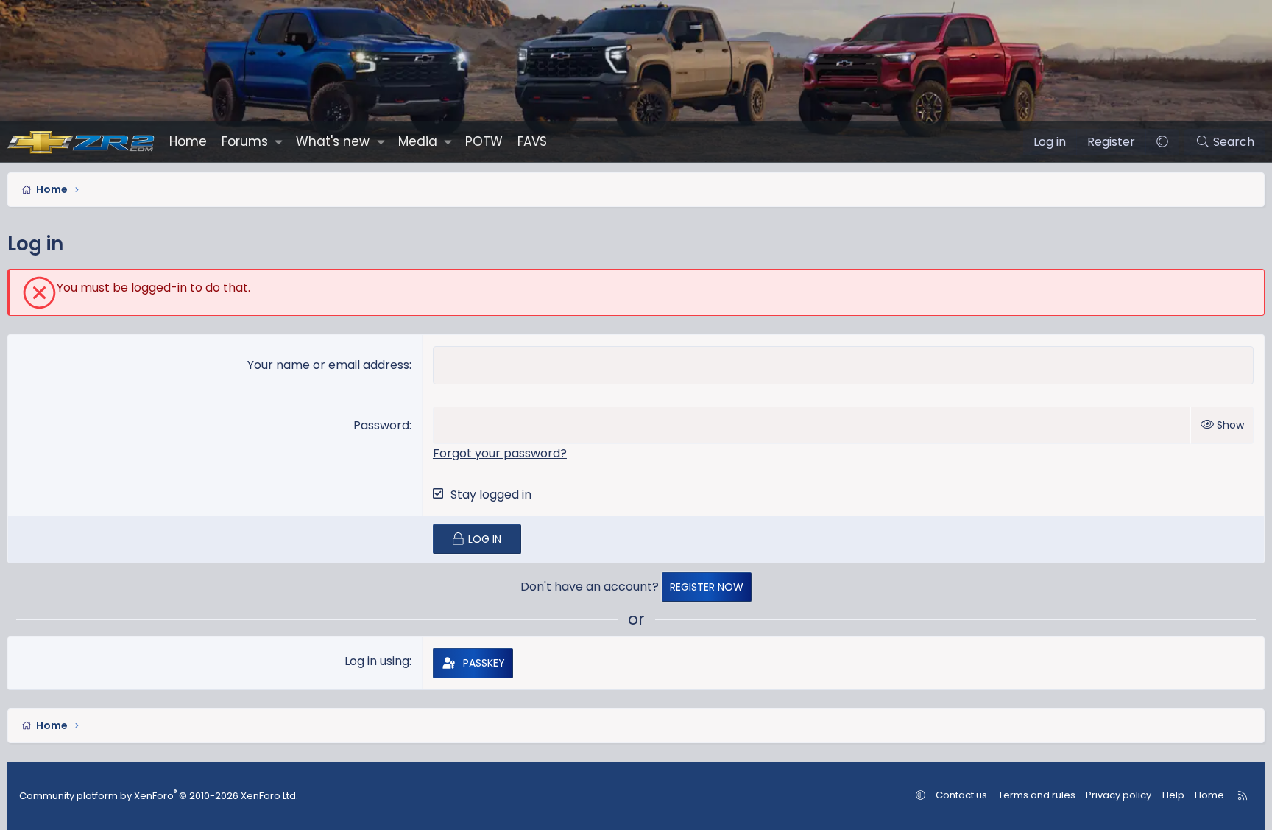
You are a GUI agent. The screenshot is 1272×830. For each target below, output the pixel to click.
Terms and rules (1036, 795)
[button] (279, 141)
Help (1173, 795)
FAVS (532, 141)
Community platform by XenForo (158, 796)
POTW (484, 141)
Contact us (961, 795)
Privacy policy (1118, 795)
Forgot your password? (500, 453)
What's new (333, 141)
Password (381, 425)
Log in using (376, 661)
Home (188, 141)
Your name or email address (328, 364)
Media (417, 141)
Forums (245, 141)
